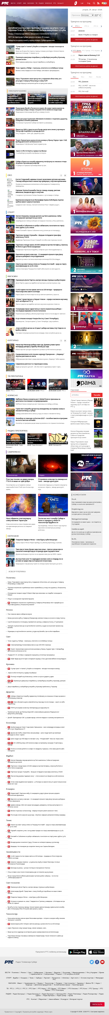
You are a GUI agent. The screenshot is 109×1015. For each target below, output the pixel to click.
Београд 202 (61, 994)
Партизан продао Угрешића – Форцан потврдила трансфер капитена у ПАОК (38, 236)
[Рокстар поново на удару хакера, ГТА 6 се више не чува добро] (21, 466)
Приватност (8, 1012)
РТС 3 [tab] (96, 26)
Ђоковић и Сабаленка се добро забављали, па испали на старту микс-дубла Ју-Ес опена (40, 227)
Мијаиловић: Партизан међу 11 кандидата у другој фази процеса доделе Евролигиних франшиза (34, 794)
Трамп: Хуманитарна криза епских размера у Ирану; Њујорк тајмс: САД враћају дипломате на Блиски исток (41, 141)
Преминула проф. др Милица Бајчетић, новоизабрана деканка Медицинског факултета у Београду (33, 713)
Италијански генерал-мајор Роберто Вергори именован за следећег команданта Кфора (35, 594)
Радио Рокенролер (90, 994)
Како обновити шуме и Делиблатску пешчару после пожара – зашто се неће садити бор (57, 99)
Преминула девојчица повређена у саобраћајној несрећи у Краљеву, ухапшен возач (37, 682)
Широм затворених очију (58, 443)
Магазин (30, 3)
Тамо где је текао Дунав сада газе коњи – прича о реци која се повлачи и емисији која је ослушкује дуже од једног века (39, 550)
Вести (13, 3)
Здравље (80, 983)
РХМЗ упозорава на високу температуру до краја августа (29, 708)
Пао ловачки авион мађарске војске (20, 614)
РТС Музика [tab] (95, 50)
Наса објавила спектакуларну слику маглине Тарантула (18, 519)
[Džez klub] (87, 264)
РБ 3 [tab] (90, 77)
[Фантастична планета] (87, 148)
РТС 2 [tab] (87, 26)
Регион (9, 610)
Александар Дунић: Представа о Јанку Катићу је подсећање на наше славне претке (35, 892)
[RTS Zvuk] (87, 283)
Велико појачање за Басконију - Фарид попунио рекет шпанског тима (33, 811)
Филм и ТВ (89, 983)
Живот (19, 983)
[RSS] (98, 3)
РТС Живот (62, 988)
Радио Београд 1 (19, 994)
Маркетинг (43, 999)
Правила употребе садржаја (33, 1012)
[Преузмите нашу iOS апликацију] (96, 952)
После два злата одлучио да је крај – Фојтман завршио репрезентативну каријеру (37, 815)
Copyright (18, 1012)
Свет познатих (13, 882)
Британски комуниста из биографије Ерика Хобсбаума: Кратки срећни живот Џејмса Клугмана (40, 201)
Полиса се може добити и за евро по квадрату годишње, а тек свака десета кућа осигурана (36, 750)
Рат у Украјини (92, 972)
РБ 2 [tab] (82, 77)
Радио (41, 3)
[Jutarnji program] (87, 167)
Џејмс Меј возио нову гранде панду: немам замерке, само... (27, 928)
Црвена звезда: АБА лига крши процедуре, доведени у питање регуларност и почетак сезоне (35, 806)
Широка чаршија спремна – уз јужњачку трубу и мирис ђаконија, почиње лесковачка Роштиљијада (34, 863)
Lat (82, 3)
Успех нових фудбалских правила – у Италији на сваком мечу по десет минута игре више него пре (37, 783)
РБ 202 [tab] (98, 77)
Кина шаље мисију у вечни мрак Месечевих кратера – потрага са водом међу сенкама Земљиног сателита (36, 919)
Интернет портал (76, 999)
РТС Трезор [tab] (86, 50)
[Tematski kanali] (87, 378)
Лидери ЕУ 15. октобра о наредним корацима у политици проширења (31, 655)
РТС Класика (73, 988)
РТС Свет (32, 988)
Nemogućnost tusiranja (80, 519)
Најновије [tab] (75, 390)
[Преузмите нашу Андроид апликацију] (77, 952)
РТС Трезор (93, 988)
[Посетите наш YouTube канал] (102, 962)
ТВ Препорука (15, 376)
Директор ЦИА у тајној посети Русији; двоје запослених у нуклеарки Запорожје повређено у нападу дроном (40, 130)
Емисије (48, 3)
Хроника (10, 664)
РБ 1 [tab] (74, 77)
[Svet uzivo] (87, 186)
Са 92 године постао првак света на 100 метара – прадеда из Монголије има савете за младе (39, 291)
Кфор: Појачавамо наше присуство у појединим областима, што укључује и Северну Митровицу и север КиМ (39, 80)
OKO (24, 3)
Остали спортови (87, 978)
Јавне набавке (54, 999)
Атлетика (65, 978)
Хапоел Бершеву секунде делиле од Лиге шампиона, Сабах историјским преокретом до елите (38, 217)
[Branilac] (87, 129)
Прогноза (76, 15)
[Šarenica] (87, 321)
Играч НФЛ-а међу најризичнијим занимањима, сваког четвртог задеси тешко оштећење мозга (16, 98)
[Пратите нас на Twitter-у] (92, 962)
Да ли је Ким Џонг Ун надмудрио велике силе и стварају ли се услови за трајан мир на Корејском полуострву (39, 560)
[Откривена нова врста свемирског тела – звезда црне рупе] (53, 466)
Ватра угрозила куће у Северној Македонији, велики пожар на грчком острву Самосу (36, 618)
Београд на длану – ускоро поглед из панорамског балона (30, 868)
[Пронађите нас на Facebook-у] (97, 962)
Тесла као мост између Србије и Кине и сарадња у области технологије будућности (51, 520)
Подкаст (59, 974)
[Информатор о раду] (87, 482)
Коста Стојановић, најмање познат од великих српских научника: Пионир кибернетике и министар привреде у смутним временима (41, 180)
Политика (10, 577)
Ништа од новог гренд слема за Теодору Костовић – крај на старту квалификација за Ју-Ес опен (41, 265)
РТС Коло (83, 988)
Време (101, 972)
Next (101, 26)
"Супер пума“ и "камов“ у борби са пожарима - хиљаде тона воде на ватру (35, 668)
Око (10, 175)
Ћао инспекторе (55, 387)
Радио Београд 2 (33, 994)
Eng (88, 3)
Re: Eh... (74, 539)
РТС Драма (52, 988)
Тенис (9, 820)
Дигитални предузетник (43, 985)
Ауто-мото (75, 978)
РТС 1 (12, 988)
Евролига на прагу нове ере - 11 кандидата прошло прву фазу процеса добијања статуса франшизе (39, 255)
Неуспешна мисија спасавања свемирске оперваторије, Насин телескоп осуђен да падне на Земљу (35, 936)
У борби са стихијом (14, 387)
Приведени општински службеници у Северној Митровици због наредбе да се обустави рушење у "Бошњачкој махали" (35, 603)
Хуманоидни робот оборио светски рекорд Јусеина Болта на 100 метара (35, 924)
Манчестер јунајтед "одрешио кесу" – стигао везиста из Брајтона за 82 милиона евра (36, 777)
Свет (8, 636)
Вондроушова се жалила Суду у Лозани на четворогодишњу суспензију (34, 842)
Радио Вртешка (49, 995)
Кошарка (10, 789)
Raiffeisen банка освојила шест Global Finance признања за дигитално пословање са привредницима (38, 400)
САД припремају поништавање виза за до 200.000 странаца (30, 645)
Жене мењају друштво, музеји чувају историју (15, 441)
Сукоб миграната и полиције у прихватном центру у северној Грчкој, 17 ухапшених (35, 622)
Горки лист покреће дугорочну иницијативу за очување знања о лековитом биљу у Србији (40, 410)
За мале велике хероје (62, 985)
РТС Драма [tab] (77, 50)
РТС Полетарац (58, 990)
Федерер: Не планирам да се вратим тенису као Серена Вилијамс (32, 846)
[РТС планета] (76, 3)
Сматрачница (49, 974)
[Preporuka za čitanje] (87, 359)
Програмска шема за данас (86, 40)
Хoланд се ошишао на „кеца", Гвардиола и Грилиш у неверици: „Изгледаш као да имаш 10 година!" (36, 902)
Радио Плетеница (74, 994)
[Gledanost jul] (87, 224)
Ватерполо (56, 978)
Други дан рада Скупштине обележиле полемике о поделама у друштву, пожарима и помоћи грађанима (41, 119)
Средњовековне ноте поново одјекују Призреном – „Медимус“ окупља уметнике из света (40, 355)
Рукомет (47, 978)
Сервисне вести (36, 974)
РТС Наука (42, 988)
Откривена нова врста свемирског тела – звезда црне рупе (52, 480)
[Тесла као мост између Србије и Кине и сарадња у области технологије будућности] (53, 505)
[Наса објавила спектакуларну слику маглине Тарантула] (21, 505)
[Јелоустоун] (87, 302)
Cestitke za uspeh (78, 529)
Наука (97, 983)
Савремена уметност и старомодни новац (32, 364)
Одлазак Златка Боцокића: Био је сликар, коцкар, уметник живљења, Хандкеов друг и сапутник (38, 191)
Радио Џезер (61, 995)
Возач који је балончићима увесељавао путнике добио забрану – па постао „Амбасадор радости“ (33, 876)
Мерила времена (78, 972)
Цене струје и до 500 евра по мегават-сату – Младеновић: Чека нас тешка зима (36, 739)
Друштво (10, 692)
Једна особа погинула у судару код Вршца (31, 151)
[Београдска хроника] (87, 205)
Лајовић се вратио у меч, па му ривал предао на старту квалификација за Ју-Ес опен (36, 831)
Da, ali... (74, 499)
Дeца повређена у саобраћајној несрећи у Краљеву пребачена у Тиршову (32, 687)
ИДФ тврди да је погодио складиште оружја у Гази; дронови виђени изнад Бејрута (38, 659)
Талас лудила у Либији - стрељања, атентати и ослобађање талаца (39, 68)
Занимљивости (13, 852)
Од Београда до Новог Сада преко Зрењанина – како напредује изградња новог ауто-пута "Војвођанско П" (36, 728)
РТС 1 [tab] (77, 26)
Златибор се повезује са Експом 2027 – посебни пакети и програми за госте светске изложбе (41, 419)
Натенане (13, 536)
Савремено (14, 452)
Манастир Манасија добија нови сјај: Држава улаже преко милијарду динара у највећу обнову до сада (38, 346)
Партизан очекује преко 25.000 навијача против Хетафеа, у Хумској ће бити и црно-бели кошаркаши (42, 246)
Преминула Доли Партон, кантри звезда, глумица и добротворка (40, 280)
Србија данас (38, 972)
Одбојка (39, 978)
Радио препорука (17, 430)
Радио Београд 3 (48, 994)
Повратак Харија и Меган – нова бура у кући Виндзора (36, 540)
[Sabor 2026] (87, 245)
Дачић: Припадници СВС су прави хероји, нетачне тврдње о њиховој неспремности (36, 717)
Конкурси (64, 999)
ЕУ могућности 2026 (72, 974)
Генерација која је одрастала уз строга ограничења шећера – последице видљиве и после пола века (39, 310)
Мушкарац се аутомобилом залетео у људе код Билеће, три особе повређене (34, 631)
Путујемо (59, 983)
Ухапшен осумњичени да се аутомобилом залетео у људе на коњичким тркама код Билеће (35, 626)
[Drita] (87, 340)
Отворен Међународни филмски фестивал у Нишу (80, 423)
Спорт (19, 3)
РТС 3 (25, 988)
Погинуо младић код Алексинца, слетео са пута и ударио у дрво (32, 676)
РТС (54, 3)
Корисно (13, 395)
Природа (29, 985)
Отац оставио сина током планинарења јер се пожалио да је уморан (30, 872)
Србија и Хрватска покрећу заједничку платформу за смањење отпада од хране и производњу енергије (41, 162)
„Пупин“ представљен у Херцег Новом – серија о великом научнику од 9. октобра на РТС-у (42, 300)
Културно (13, 340)
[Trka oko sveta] (87, 110)
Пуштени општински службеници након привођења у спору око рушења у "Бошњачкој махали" (37, 588)
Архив (70, 995)
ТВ (36, 3)
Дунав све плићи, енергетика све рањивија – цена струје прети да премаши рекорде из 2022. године (36, 97)
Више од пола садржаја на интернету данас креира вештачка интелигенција (33, 932)
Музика (40, 983)
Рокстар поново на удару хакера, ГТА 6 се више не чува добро (20, 480)
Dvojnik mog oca (77, 509)
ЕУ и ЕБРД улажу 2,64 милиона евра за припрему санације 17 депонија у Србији (35, 744)
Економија (11, 722)
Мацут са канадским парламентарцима (21, 599)
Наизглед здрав (78, 985)
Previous (72, 26)
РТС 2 (18, 988)
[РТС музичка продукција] (87, 462)
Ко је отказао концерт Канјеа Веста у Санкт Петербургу (37, 318)
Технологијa (11, 914)
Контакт (34, 999)
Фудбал (9, 756)
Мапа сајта (97, 1004)
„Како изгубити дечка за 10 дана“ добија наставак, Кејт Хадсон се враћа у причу (41, 329)
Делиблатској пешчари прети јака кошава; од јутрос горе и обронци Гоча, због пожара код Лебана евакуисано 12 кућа (37, 29)
